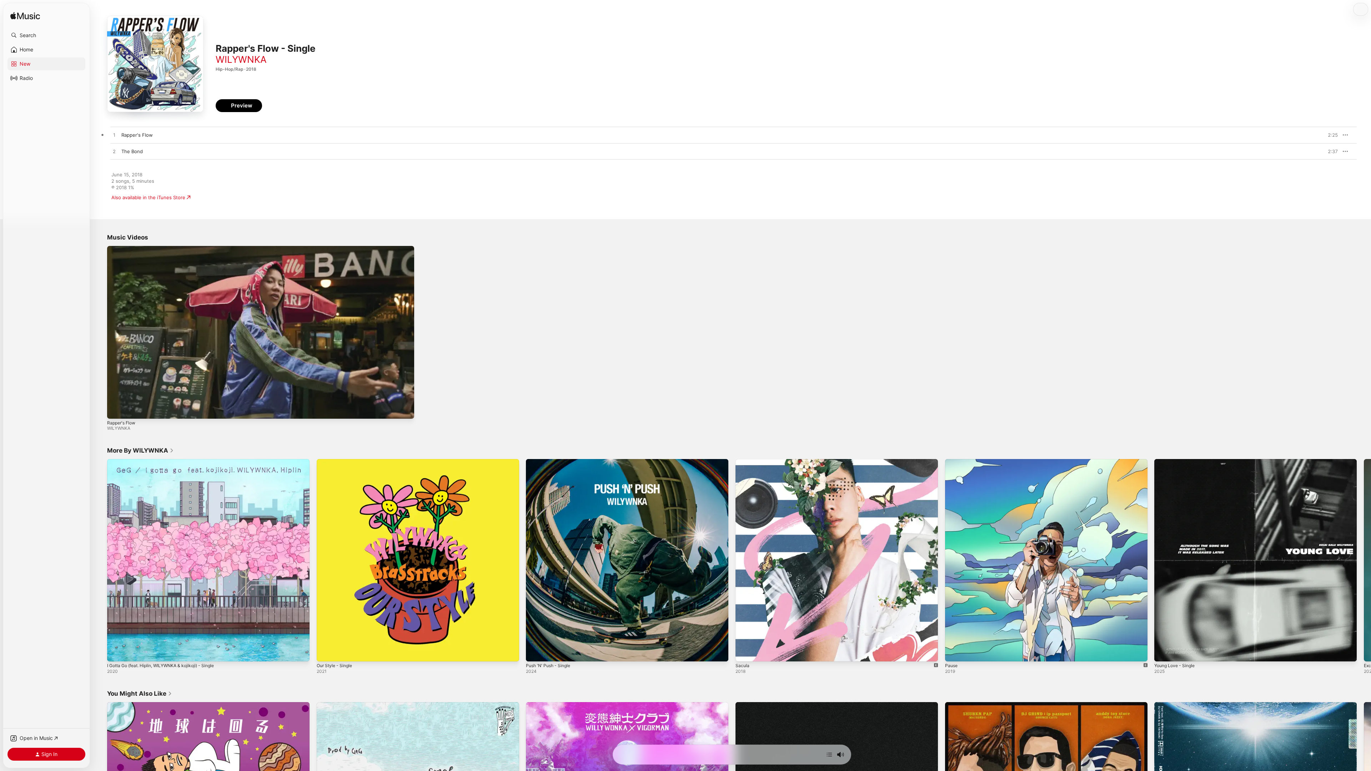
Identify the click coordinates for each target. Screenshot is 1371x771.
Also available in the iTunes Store (148, 197)
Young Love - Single (1176, 462)
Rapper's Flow (121, 422)
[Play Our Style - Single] (325, 652)
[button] (46, 35)
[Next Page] (1364, 560)
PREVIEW (1330, 135)
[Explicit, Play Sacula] (744, 652)
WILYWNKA (241, 59)
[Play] (116, 409)
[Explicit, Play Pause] (954, 652)
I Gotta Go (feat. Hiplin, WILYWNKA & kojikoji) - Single (166, 462)
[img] (25, 16)
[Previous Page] (100, 560)
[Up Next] (829, 755)
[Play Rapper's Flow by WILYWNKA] (114, 135)
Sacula (742, 462)
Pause (952, 462)
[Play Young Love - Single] (1163, 652)
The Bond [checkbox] (132, 151)
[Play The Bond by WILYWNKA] (114, 151)
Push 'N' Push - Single (550, 462)
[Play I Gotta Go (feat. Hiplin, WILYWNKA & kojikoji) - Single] (116, 652)
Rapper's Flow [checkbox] (137, 135)
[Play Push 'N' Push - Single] (534, 652)
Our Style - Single (336, 462)
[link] (140, 450)
